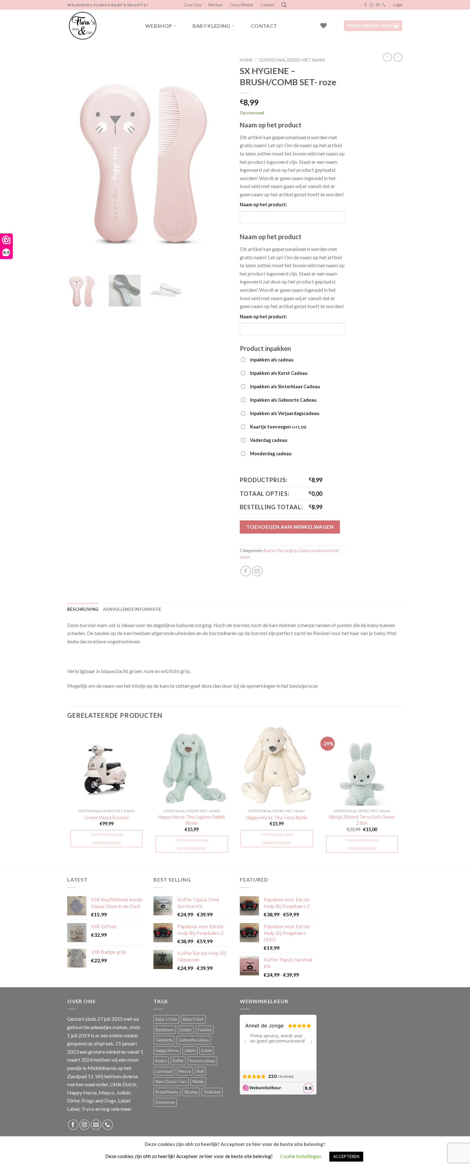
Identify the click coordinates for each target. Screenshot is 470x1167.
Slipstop (191, 1092)
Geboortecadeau (193, 1039)
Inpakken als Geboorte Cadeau (283, 400)
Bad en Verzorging (280, 550)
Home (246, 60)
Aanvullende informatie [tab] (132, 609)
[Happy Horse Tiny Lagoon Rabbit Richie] (191, 766)
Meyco (185, 1071)
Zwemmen (165, 1102)
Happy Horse (167, 1050)
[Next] (401, 795)
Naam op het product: (263, 204)
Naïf (200, 1071)
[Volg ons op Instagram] (371, 5)
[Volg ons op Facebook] (365, 5)
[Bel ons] (384, 5)
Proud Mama (166, 1092)
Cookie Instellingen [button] (300, 1156)
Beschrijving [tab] (82, 609)
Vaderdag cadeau (268, 440)
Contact (267, 4)
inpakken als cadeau (272, 359)
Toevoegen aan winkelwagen (289, 527)
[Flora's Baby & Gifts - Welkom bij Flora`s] (99, 26)
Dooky (186, 1029)
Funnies (205, 1029)
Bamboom (164, 1029)
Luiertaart (164, 1071)
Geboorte (164, 1039)
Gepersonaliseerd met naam (292, 60)
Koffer (178, 1060)
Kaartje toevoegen (278, 426)
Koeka (161, 1060)
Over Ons (192, 4)
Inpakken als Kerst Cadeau (279, 373)
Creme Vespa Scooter (106, 817)
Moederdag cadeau (271, 453)
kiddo (206, 1050)
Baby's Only (166, 1019)
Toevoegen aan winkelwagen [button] (106, 838)
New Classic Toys (171, 1081)
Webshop (158, 26)
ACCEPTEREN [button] (346, 1156)
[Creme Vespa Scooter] (106, 766)
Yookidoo (212, 1092)
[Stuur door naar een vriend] (257, 571)
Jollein (190, 1050)
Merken (215, 4)
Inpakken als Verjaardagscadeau (284, 413)
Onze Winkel (241, 4)
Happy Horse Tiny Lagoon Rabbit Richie (191, 820)
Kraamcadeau (202, 1060)
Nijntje (198, 1081)
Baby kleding (211, 26)
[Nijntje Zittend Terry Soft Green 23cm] (362, 766)
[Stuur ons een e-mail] (378, 5)
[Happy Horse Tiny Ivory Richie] (276, 766)
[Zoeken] (283, 5)
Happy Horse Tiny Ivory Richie (277, 817)
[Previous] (67, 795)
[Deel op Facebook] (245, 571)
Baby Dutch (193, 1019)
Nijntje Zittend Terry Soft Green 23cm (362, 820)
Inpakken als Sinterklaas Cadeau (285, 386)
